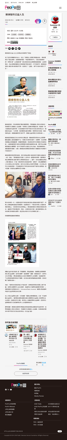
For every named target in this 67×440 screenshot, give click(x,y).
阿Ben (52, 158)
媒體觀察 (27, 34)
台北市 (16, 31)
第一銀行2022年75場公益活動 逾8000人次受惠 (27, 338)
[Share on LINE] (16, 48)
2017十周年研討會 (53, 406)
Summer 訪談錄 (27, 344)
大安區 (21, 31)
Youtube (11, 389)
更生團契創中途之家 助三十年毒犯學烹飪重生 (54, 177)
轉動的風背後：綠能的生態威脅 (54, 140)
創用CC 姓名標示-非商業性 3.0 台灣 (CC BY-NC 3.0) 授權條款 (15, 42)
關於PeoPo (37, 388)
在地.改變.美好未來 (53, 411)
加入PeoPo (14, 2)
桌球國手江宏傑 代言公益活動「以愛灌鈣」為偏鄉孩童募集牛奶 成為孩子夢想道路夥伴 (42, 341)
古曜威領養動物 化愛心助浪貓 (54, 69)
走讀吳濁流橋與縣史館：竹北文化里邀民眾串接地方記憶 (54, 153)
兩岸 (26, 38)
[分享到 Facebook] (9, 48)
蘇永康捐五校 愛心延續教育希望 (54, 81)
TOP (60, 431)
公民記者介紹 (9, 412)
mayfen (53, 206)
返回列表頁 (25, 373)
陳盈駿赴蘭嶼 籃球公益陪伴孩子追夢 (54, 92)
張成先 (30, 38)
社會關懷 (13, 34)
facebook (6, 389)
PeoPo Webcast (10, 406)
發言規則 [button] (44, 364)
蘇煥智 (12, 38)
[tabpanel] (26, 369)
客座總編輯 (8, 415)
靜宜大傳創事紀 (55, 143)
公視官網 (27, 2)
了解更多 (55, 37)
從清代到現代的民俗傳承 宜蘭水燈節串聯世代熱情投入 (54, 191)
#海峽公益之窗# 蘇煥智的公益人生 (13, 336)
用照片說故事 (38, 414)
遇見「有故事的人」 (54, 414)
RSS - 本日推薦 (38, 425)
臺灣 (12, 31)
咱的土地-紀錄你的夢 (40, 411)
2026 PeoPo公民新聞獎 (40, 408)
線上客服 (34, 2)
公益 (16, 38)
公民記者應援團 (9, 409)
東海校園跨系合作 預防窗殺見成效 (54, 165)
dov (52, 194)
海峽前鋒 (11, 340)
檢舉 (44, 21)
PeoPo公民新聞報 (10, 404)
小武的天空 (54, 168)
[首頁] (13, 8)
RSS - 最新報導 (38, 422)
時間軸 (36, 393)
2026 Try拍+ (38, 404)
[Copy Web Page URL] (19, 48)
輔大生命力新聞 (55, 181)
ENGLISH (21, 2)
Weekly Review (39, 396)
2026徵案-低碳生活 (54, 404)
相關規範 (37, 391)
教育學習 (20, 34)
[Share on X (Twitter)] (13, 48)
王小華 (53, 133)
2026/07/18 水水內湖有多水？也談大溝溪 (55, 202)
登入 (8, 2)
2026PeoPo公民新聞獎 (55, 118)
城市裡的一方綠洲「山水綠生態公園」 (55, 131)
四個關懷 (21, 38)
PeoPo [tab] (21, 363)
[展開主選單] (60, 7)
